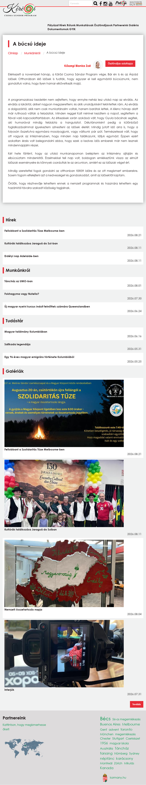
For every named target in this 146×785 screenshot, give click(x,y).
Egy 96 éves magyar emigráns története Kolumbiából (39, 356)
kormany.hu (118, 777)
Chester (105, 738)
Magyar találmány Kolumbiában (25, 331)
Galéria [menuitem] (134, 25)
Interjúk (9, 689)
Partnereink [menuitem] (120, 25)
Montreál (106, 763)
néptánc (107, 758)
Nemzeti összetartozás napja (23, 609)
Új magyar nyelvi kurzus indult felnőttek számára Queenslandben (47, 306)
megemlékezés (125, 734)
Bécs (105, 718)
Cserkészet (133, 738)
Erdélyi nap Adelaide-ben (21, 256)
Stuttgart (118, 738)
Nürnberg (120, 753)
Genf (103, 729)
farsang (106, 753)
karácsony (124, 758)
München (106, 734)
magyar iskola (119, 743)
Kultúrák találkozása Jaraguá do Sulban (30, 529)
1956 (104, 743)
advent (114, 729)
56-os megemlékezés (126, 719)
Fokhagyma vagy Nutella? (21, 293)
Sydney (134, 753)
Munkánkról (32, 53)
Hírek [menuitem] (62, 25)
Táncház (122, 748)
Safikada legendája (17, 344)
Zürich (118, 763)
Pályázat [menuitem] (53, 25)
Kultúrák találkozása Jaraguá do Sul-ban (31, 243)
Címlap (13, 53)
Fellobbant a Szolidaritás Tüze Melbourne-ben (34, 230)
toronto (126, 729)
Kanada (106, 768)
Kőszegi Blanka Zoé (77, 65)
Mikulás (129, 763)
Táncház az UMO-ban (18, 281)
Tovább (136, 704)
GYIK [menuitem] (72, 28)
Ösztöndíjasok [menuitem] (103, 25)
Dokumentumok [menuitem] (58, 28)
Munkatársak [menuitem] (84, 25)
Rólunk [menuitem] (71, 25)
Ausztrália (106, 748)
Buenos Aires (110, 724)
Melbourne (131, 724)
